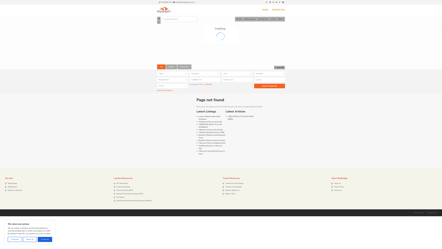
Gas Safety (121, 197)
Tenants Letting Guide (233, 187)
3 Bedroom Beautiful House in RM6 (211, 132)
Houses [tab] (171, 67)
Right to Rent (230, 194)
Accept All (45, 239)
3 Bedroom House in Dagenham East (212, 143)
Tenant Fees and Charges (234, 183)
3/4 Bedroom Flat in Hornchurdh (210, 122)
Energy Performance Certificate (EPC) (130, 194)
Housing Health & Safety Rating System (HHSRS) (134, 201)
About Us (337, 183)
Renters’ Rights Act (232, 190)
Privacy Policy (339, 187)
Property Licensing (123, 187)
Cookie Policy (432, 213)
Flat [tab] (161, 67)
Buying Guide (12, 183)
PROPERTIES (278, 9)
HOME (265, 9)
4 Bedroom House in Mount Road (211, 130)
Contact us (338, 190)
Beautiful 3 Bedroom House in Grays (212, 140)
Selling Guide (12, 187)
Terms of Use (419, 213)
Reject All (29, 239)
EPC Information (122, 183)
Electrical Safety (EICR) (125, 190)
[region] (30, 232)
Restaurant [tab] (184, 67)
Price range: (193, 84)
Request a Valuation (15, 190)
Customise (15, 239)
